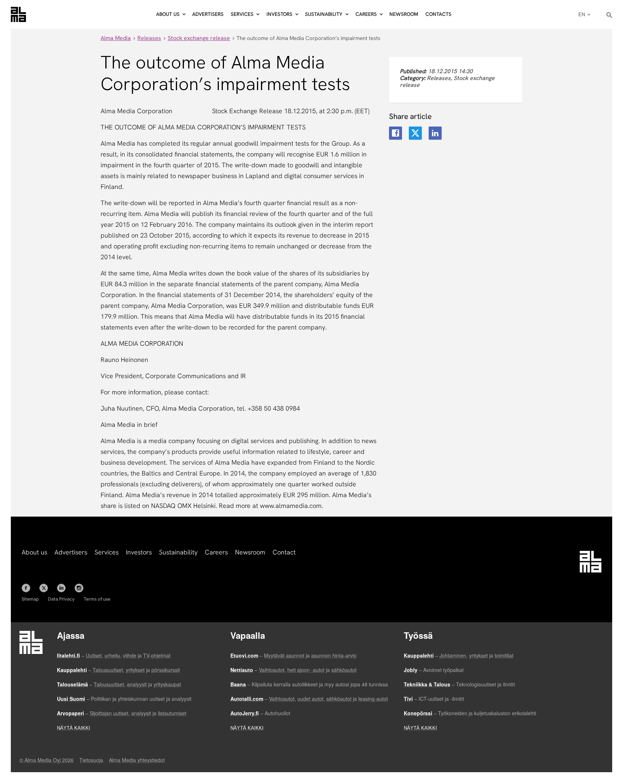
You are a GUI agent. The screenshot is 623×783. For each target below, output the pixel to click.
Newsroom (403, 14)
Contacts (438, 14)
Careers (216, 552)
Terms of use (97, 599)
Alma (18, 14)
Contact (284, 552)
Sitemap (30, 599)
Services (106, 552)
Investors (139, 552)
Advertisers (208, 14)
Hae (609, 15)
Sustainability (178, 552)
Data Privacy (61, 599)
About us (34, 552)
